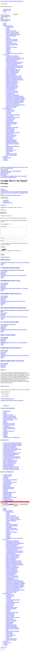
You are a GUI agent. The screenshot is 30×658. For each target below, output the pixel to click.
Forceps (5, 413)
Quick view (3, 274)
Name (2, 238)
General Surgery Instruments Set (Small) (12, 442)
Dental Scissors (6, 486)
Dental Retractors (7, 484)
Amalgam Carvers (7, 475)
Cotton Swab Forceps (8, 414)
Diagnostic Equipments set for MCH (11, 469)
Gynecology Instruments (8, 431)
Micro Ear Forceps (20, 167)
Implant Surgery (6, 498)
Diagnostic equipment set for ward (10, 468)
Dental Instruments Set (8, 465)
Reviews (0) (6, 201)
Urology (5, 429)
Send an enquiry (4, 197)
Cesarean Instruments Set (8, 455)
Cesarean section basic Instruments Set (11, 456)
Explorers (5, 491)
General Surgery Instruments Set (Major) (12, 445)
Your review (4, 226)
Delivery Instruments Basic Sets (10, 460)
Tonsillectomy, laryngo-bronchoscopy (11, 437)
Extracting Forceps (7, 493)
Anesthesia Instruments (8, 419)
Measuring (5, 433)
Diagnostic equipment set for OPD (11, 466)
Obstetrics (5, 432)
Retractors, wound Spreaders (9, 416)
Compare (3, 189)
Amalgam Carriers (7, 474)
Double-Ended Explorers (8, 487)
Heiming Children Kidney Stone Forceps (12, 360)
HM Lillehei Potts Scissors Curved (10, 280)
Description (5, 200)
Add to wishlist (4, 190)
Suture (4, 421)
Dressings (5, 422)
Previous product (4, 169)
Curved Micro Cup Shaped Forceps (8, 177)
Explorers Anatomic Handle (9, 492)
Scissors (5, 412)
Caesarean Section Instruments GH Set (11, 452)
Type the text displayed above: (14, 250)
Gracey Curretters (7, 496)
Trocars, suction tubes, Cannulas (10, 418)
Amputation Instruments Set (9, 446)
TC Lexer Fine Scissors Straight (10, 322)
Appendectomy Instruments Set (10, 447)
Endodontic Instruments (8, 488)
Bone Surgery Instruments (9, 423)
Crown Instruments (7, 483)
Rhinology (5, 436)
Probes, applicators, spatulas (9, 417)
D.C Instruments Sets (8, 459)
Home (2, 167)
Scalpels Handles (7, 411)
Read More (3, 272)
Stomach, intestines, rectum (9, 428)
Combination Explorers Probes (10, 482)
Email (2, 240)
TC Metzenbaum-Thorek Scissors (10, 267)
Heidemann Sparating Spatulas (10, 497)
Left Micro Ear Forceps (6, 172)
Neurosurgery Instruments (9, 424)
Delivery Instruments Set (8, 464)
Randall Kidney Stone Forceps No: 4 (11, 347)
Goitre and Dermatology (8, 427)
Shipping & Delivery (8, 202)
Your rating (3, 224)
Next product (3, 174)
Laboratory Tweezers (8, 501)
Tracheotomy (6, 426)
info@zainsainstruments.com (7, 398)
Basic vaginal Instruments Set (9, 450)
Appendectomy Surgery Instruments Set (12, 449)
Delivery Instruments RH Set (9, 463)
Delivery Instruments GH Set (9, 461)
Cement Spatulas (7, 481)
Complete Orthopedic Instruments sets (11, 457)
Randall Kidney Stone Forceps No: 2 (11, 293)
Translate (11, 504)
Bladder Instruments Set (8, 451)
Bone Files (5, 478)
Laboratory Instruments (8, 499)
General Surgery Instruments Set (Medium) (12, 444)
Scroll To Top (4, 647)
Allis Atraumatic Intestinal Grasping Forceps (13, 307)
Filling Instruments (7, 494)
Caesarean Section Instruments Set (10, 454)
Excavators (5, 489)
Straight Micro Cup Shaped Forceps (20, 192)
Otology (14, 167)
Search (15, 14)
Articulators (6, 477)
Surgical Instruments (7, 167)
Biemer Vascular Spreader (8, 335)
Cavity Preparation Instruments (10, 479)
